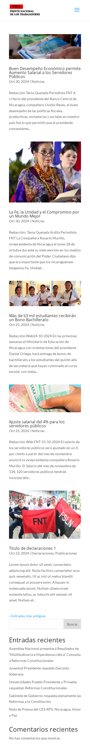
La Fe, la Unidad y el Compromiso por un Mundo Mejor (44, 214)
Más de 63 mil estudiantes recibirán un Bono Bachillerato (42, 317)
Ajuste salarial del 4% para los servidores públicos (37, 424)
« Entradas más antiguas (27, 616)
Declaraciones (43, 553)
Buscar (72, 624)
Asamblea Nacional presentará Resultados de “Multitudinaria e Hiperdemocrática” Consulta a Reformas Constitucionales (44, 654)
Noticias (38, 81)
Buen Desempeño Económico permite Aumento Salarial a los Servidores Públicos (45, 72)
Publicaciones (66, 553)
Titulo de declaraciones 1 (32, 548)
